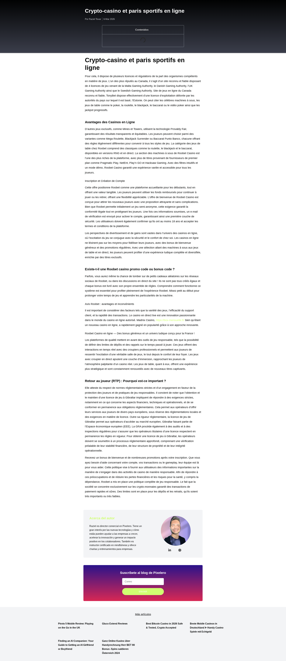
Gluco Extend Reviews (115, 623)
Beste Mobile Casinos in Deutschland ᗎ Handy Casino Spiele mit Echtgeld (206, 627)
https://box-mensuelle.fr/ (170, 320)
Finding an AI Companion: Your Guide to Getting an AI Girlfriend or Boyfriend (76, 645)
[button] (179, 30)
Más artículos (143, 614)
